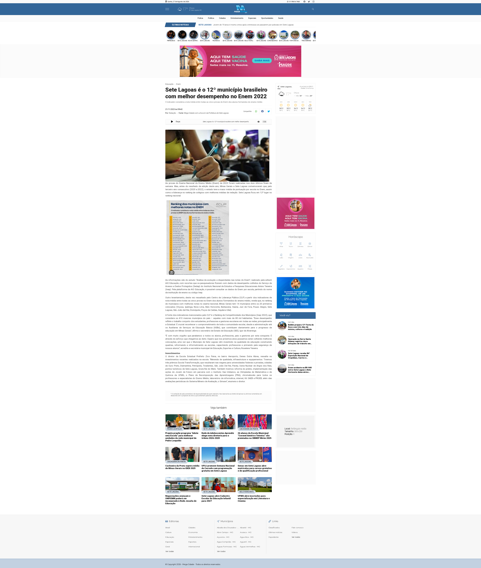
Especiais (252, 18)
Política (211, 18)
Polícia (200, 18)
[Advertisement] (295, 155)
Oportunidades (267, 18)
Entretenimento (237, 18)
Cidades (222, 18)
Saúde (280, 18)
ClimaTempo (309, 88)
